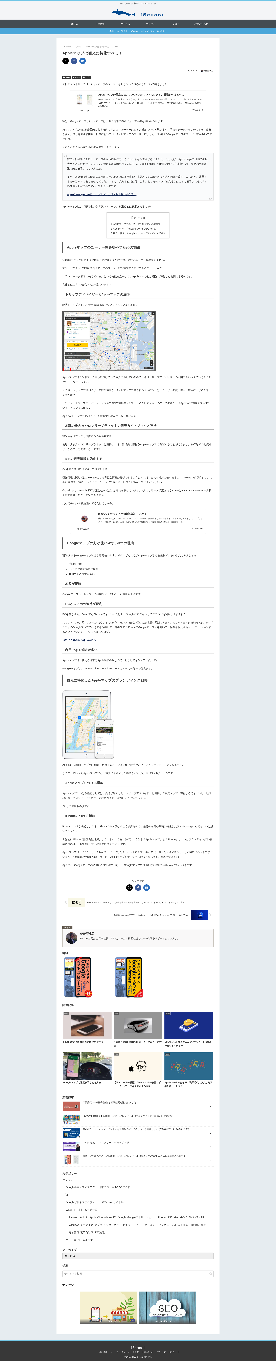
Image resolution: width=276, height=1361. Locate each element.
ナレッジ (125, 1352)
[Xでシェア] (65, 61)
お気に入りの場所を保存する (79, 640)
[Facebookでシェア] (74, 61)
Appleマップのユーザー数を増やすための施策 (137, 224)
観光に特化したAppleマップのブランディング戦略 (139, 233)
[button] (210, 1273)
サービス (114, 1352)
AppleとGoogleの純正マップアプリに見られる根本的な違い (101, 194)
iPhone (77, 77)
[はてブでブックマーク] (82, 61)
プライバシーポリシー (167, 1352)
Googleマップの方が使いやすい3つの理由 (134, 228)
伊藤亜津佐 (87, 933)
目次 (133, 217)
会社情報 (103, 1352)
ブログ (136, 1352)
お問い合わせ (148, 1352)
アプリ (87, 77)
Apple (68, 77)
